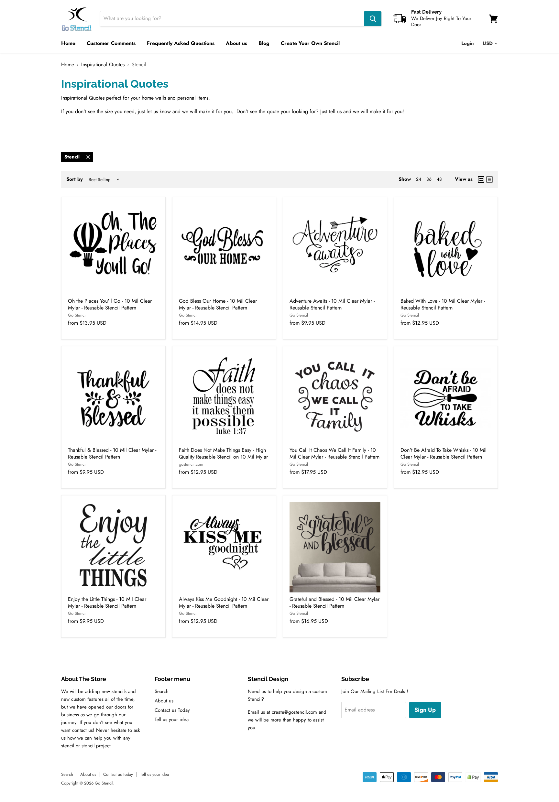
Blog (263, 43)
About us (236, 43)
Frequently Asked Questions (180, 43)
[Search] (372, 18)
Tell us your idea (172, 719)
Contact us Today (172, 710)
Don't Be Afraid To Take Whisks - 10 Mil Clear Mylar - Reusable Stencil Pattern (443, 453)
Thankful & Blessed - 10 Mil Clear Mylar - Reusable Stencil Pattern (112, 453)
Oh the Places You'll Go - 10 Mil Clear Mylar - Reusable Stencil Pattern (110, 304)
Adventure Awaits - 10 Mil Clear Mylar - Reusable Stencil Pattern (332, 304)
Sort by (74, 179)
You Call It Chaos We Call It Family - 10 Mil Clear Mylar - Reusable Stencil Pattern (334, 453)
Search (162, 691)
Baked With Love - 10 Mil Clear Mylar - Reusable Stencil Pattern (442, 304)
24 (418, 179)
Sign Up (425, 710)
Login (467, 43)
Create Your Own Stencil (310, 43)
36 (429, 179)
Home (68, 43)
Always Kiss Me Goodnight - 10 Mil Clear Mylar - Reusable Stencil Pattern (224, 602)
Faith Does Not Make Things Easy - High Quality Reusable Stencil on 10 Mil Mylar (223, 453)
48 (439, 179)
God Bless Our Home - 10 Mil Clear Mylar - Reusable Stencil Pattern (218, 304)
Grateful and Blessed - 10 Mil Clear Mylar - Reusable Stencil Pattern (334, 602)
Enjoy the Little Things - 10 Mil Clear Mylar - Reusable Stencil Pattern (107, 602)
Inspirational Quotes (103, 65)
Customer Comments (111, 43)
